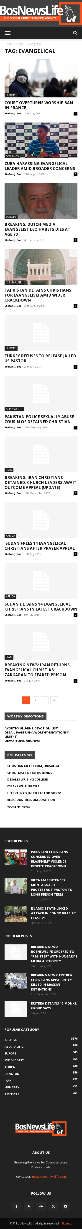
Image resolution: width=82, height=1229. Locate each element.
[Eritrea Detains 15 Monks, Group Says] (16, 1009)
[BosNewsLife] (41, 13)
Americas (12, 156)
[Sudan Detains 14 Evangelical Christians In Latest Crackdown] (41, 581)
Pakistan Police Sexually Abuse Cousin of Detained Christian (39, 419)
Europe (11, 95)
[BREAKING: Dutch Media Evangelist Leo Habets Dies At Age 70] (41, 201)
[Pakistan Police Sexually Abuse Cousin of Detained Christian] (41, 393)
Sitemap (67, 1223)
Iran (9, 470)
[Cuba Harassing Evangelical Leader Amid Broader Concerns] (41, 140)
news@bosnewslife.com (49, 1177)
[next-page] (54, 700)
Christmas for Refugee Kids (29, 773)
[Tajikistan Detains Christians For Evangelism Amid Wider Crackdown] (41, 267)
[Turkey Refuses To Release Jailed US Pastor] (41, 333)
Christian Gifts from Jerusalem (33, 766)
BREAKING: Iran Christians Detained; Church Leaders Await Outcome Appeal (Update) (40, 482)
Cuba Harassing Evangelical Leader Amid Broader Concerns (40, 166)
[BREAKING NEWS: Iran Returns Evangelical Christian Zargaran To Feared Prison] (41, 642)
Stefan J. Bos (13, 113)
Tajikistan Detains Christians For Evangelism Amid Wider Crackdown (38, 295)
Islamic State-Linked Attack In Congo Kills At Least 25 (53, 913)
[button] (7, 33)
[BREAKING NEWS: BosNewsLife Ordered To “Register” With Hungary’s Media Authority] (16, 952)
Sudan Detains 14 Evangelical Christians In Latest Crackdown (41, 607)
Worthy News (18, 806)
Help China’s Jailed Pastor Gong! (34, 793)
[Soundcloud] (41, 1206)
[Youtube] (65, 1206)
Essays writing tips (23, 786)
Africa (10, 536)
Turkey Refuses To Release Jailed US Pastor (40, 358)
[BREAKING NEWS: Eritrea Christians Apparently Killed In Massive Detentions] (16, 980)
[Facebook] (16, 1206)
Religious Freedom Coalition (31, 800)
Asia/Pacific (14, 409)
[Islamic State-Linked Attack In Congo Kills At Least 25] (16, 914)
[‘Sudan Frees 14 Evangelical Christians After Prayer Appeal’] (41, 520)
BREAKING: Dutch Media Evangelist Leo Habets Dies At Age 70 (37, 229)
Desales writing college (27, 779)
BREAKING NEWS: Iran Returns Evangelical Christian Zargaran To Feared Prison (37, 669)
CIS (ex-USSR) (14, 282)
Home (9, 44)
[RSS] (28, 1206)
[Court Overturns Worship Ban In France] (41, 78)
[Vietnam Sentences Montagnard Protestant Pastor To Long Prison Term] (16, 886)
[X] (53, 1206)
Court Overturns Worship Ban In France (39, 105)
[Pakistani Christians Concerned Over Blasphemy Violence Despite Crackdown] (16, 857)
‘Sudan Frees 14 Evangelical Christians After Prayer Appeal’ (40, 546)
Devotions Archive (22, 740)
